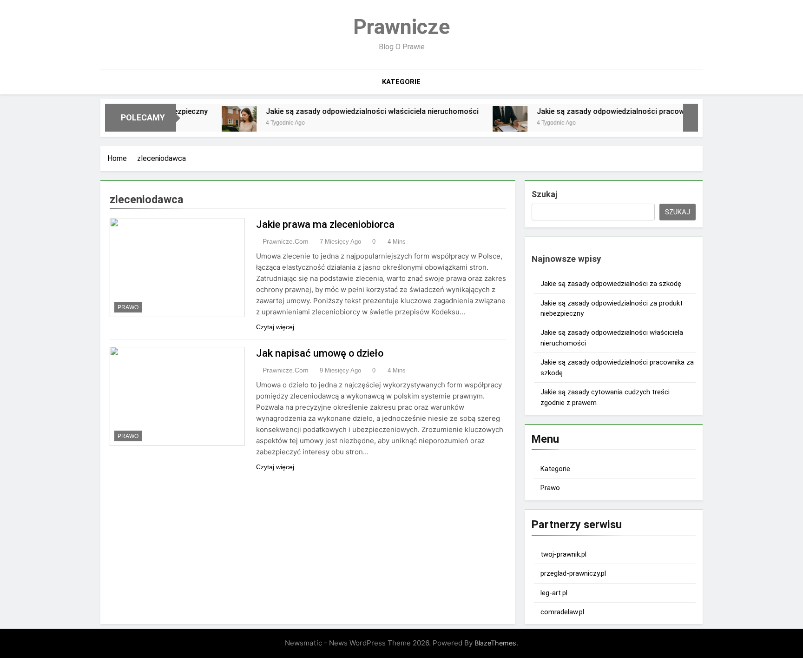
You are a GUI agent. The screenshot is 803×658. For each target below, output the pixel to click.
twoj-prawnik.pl (563, 554)
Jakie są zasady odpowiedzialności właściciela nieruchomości (354, 111)
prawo (128, 307)
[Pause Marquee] (690, 118)
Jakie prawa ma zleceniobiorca (325, 224)
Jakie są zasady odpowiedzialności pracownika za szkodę (618, 111)
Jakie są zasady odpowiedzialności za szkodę (610, 283)
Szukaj (544, 194)
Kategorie (401, 82)
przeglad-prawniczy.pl (573, 573)
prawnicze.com (286, 241)
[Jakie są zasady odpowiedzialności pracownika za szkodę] (492, 123)
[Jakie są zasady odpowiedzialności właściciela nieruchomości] (221, 123)
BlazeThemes (495, 643)
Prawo (550, 488)
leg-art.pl (553, 593)
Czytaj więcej (275, 327)
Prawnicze (401, 26)
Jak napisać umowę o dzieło (319, 353)
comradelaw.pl (562, 612)
